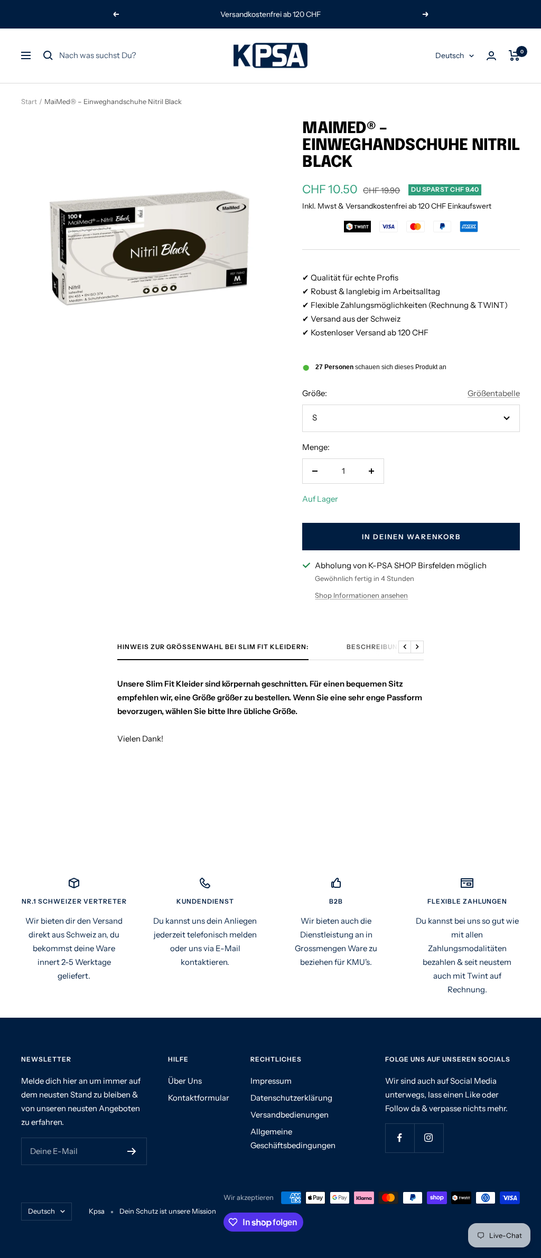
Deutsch (449, 55)
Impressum (271, 1081)
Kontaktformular (198, 1098)
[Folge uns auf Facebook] (399, 1137)
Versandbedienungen (289, 1115)
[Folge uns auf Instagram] (428, 1137)
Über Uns (185, 1081)
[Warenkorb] (514, 55)
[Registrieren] (131, 1151)
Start (29, 101)
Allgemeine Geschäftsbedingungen (292, 1138)
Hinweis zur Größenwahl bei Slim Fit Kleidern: (213, 647)
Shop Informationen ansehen (361, 595)
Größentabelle (494, 393)
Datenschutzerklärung (291, 1098)
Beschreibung (375, 647)
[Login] (491, 55)
